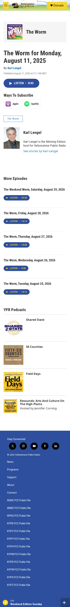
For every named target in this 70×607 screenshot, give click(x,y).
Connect (12, 492)
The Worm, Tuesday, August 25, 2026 (27, 284)
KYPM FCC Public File (19, 554)
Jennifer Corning (45, 408)
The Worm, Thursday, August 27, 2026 (28, 236)
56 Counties (34, 347)
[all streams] (65, 602)
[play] (5, 602)
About (10, 485)
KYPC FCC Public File (18, 531)
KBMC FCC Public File (19, 508)
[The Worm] (14, 32)
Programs (12, 469)
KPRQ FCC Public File (18, 515)
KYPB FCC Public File (18, 523)
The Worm (36, 32)
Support (11, 477)
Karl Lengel (14, 68)
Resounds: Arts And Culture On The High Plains (42, 402)
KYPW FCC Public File (19, 569)
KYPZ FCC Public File (18, 585)
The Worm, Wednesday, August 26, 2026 (29, 260)
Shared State (35, 320)
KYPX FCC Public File (18, 577)
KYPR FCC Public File (18, 562)
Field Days (33, 374)
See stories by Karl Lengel (40, 151)
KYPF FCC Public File (18, 539)
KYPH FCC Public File (18, 546)
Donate (58, 5)
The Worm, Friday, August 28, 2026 (26, 213)
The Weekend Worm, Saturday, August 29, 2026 (34, 189)
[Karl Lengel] (12, 138)
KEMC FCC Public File (19, 500)
